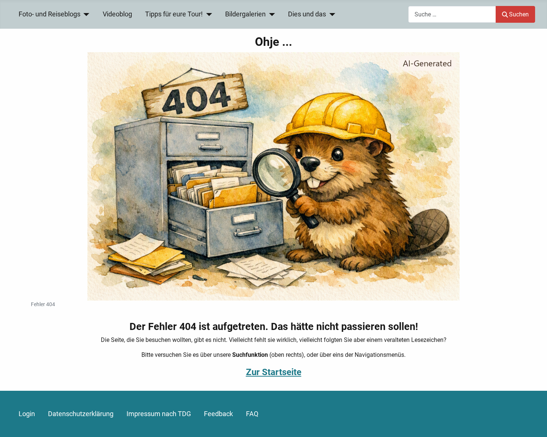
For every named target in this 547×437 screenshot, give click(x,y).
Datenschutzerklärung (80, 414)
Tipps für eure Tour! (174, 14)
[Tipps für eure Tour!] (207, 14)
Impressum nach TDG (159, 414)
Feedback (218, 414)
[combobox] (452, 14)
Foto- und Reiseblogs (49, 14)
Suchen (519, 14)
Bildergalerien (245, 14)
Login (27, 414)
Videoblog (117, 14)
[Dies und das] (330, 14)
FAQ (252, 414)
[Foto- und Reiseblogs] (85, 14)
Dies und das (307, 14)
